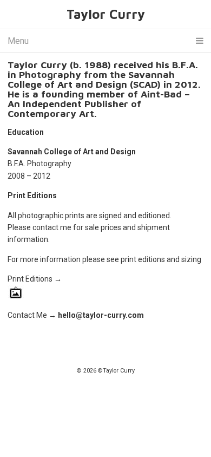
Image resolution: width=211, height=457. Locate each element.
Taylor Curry (106, 14)
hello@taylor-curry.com (101, 315)
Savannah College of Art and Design (72, 151)
